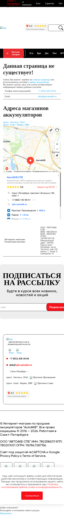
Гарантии (49, 3)
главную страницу (41, 80)
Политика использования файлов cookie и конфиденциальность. (32, 486)
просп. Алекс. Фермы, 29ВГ (16, 125)
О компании (27, 3)
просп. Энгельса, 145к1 (14, 122)
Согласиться (32, 495)
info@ (20, 365)
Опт (60, 3)
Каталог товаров (16, 53)
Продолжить (6, 513)
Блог (38, 3)
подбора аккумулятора (38, 82)
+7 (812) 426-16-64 (47, 91)
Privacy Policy (9, 456)
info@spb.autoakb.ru (47, 96)
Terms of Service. (34, 456)
